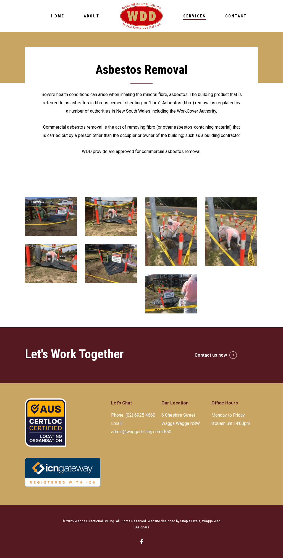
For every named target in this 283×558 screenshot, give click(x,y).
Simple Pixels (190, 521)
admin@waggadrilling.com (136, 431)
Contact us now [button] (211, 355)
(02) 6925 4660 (140, 415)
